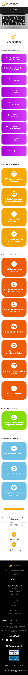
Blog (14, 602)
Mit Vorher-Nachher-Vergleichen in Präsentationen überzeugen (13, 630)
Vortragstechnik (14, 594)
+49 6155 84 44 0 (14, 616)
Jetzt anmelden (14, 582)
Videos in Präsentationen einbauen (13, 623)
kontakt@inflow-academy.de (14, 613)
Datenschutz (16, 665)
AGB (21, 665)
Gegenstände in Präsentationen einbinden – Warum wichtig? (14, 627)
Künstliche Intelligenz (14, 600)
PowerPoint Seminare (14, 591)
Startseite (14, 588)
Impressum (8, 665)
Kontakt (14, 605)
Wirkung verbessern (14, 597)
